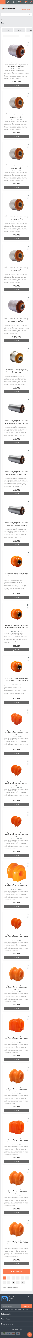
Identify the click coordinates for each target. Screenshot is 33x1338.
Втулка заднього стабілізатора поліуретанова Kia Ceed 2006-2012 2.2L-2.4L (16, 1191)
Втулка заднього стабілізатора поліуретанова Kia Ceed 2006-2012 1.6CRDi (16, 987)
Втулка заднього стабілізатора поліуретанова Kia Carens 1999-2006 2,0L (16, 783)
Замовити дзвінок (25, 9)
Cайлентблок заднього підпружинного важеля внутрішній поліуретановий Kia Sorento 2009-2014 (16, 268)
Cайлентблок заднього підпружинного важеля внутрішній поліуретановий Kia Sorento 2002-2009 (16, 217)
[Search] (30, 14)
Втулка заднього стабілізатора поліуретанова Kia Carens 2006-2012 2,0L (16, 834)
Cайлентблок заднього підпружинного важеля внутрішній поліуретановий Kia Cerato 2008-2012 (16, 115)
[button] (13, 2)
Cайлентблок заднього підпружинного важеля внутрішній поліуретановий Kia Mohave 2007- (16, 166)
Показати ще (17, 1271)
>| (22, 1282)
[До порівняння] (27, 45)
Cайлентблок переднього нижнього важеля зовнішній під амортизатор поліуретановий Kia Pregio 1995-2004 (16, 421)
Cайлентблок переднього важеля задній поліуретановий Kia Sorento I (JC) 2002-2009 (16, 370)
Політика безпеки (13, 1309)
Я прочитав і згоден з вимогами (15, 1309)
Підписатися (26, 1306)
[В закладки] (27, 42)
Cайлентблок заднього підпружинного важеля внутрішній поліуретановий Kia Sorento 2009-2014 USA (16, 319)
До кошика (16, 85)
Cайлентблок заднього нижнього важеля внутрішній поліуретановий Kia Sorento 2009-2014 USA (16, 64)
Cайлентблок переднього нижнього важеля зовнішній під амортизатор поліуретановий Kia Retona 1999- (16, 473)
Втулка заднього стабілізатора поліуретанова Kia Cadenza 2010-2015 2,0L (16, 732)
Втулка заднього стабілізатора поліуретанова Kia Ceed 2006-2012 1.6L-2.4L (16, 1089)
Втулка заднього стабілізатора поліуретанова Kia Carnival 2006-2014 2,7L (16, 885)
